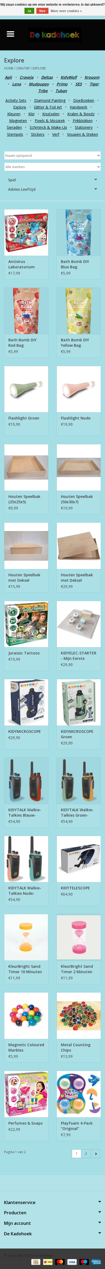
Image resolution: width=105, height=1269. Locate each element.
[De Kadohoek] (63, 34)
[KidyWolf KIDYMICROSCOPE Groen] (79, 702)
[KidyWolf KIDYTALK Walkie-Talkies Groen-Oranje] (79, 780)
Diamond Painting (49, 100)
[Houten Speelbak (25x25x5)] (26, 467)
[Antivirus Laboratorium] (26, 232)
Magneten (18, 120)
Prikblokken (83, 120)
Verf (55, 134)
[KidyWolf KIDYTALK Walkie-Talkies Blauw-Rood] (26, 780)
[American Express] (95, 1261)
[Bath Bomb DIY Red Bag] (26, 310)
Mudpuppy (39, 83)
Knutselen (51, 113)
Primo (62, 83)
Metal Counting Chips (75, 1047)
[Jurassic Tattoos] (26, 624)
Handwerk (78, 107)
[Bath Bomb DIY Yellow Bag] (79, 310)
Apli (8, 77)
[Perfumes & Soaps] (26, 1094)
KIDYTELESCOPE (75, 887)
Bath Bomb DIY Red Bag (22, 342)
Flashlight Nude (75, 418)
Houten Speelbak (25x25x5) (24, 499)
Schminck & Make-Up (48, 127)
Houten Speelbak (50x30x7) (77, 499)
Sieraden (14, 127)
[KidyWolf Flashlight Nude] (79, 389)
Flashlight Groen (23, 418)
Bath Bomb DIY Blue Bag (75, 264)
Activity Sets (15, 100)
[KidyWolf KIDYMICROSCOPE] (26, 702)
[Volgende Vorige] (96, 1153)
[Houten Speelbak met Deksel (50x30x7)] (79, 545)
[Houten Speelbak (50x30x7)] (79, 467)
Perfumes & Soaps (25, 1123)
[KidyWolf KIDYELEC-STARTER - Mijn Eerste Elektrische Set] (79, 624)
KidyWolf (69, 77)
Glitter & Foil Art (48, 107)
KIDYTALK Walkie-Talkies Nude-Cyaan (24, 890)
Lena (16, 83)
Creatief (23, 68)
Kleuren (13, 113)
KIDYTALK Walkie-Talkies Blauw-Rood (24, 812)
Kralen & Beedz (80, 113)
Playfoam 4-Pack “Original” (77, 1126)
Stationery (84, 127)
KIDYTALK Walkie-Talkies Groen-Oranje (77, 812)
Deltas (47, 77)
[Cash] (35, 1261)
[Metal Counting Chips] (79, 1015)
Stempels (15, 134)
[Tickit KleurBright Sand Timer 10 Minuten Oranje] (26, 937)
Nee (42, 11)
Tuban (61, 90)
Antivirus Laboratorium (21, 264)
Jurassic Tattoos (24, 653)
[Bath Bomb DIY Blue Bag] (79, 232)
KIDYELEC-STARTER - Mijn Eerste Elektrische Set (78, 655)
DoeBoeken (83, 100)
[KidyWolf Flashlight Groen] (26, 389)
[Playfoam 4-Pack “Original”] (79, 1094)
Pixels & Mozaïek (50, 120)
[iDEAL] (47, 1261)
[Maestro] (84, 1261)
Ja (29, 11)
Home (8, 68)
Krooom (92, 77)
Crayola (26, 77)
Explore (39, 68)
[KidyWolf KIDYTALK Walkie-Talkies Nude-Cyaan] (26, 859)
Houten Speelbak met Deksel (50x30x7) (77, 577)
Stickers (37, 134)
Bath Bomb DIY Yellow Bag (75, 342)
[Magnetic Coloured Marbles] (26, 1015)
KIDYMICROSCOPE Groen (77, 734)
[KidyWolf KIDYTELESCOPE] (79, 859)
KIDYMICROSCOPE (24, 731)
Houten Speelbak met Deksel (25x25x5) (24, 577)
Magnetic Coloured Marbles (26, 1047)
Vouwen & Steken (82, 134)
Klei (31, 113)
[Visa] (71, 1261)
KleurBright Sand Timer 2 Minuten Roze (77, 969)
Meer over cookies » (66, 11)
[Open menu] (10, 33)
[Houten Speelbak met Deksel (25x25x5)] (26, 545)
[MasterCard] (59, 1261)
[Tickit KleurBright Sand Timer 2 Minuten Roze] (79, 937)
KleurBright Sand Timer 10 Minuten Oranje (25, 969)
